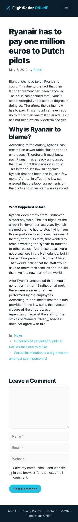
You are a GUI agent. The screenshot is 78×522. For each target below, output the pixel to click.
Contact (51, 511)
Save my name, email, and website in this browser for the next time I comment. (39, 472)
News (18, 335)
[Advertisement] (39, 198)
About (12, 511)
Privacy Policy (31, 511)
